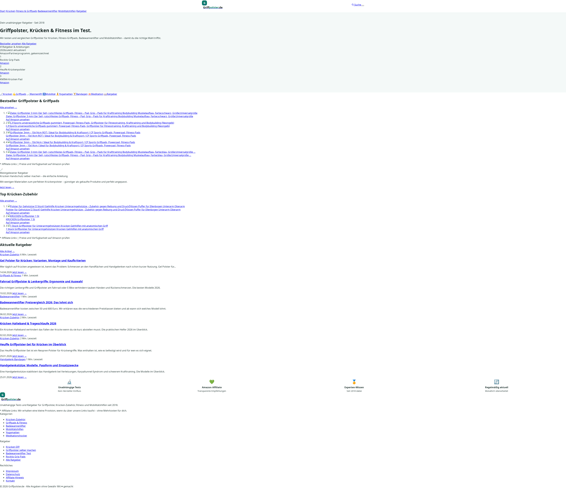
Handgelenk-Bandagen (13, 359)
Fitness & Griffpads (26, 11)
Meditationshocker (16, 435)
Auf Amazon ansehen (18, 119)
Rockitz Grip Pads (15, 456)
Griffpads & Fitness (10, 275)
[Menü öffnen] (363, 5)
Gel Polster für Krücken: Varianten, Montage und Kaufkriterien (43, 260)
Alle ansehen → (8, 107)
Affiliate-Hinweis (15, 477)
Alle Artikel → (7, 251)
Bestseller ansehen (10, 43)
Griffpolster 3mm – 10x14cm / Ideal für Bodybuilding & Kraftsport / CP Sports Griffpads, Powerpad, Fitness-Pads (68, 145)
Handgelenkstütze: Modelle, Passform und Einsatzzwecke (39, 365)
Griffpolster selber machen (21, 450)
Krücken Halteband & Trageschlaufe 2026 (28, 323)
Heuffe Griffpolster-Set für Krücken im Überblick (33, 344)
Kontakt (10, 480)
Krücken (10, 11)
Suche (358, 4)
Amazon (4, 63)
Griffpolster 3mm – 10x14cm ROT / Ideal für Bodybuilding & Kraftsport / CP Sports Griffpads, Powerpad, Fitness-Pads (71, 135)
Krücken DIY (13, 447)
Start (2, 11)
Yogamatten (12, 432)
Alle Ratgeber (29, 43)
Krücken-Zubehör (10, 254)
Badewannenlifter (48, 11)
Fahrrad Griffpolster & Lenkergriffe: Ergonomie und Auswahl (41, 281)
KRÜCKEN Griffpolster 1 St (20, 219)
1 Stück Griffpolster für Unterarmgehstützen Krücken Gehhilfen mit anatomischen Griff (55, 229)
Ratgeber (81, 11)
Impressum (12, 471)
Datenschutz (13, 474)
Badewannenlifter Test (18, 453)
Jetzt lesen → (7, 187)
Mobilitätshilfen (67, 11)
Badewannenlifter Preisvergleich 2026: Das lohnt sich (36, 302)
